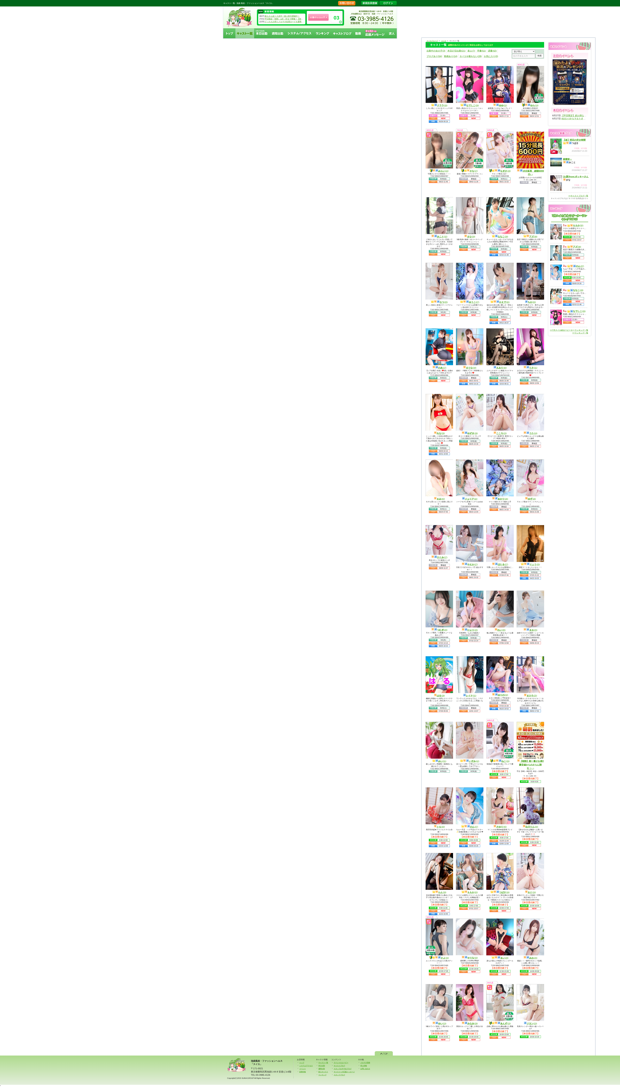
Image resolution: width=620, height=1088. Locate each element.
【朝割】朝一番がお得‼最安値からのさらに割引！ (531, 765)
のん (474, 826)
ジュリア (471, 498)
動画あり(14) (450, 56)
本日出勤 (321, 1066)
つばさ (504, 892)
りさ (533, 367)
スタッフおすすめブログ (342, 1069)
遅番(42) (492, 50)
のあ (442, 367)
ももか (472, 892)
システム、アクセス (300, 33)
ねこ (505, 761)
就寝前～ (567, 159)
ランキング (322, 33)
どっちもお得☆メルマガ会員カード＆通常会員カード (288, 22)
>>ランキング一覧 (580, 333)
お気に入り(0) (491, 56)
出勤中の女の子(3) (436, 50)
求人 (392, 33)
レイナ (471, 695)
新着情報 (302, 1072)
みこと (442, 236)
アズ (533, 236)
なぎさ (505, 171)
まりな (471, 367)
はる (441, 695)
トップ (229, 33)
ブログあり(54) (434, 56)
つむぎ (442, 629)
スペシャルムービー (341, 1062)
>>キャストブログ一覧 (578, 196)
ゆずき (472, 433)
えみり (501, 367)
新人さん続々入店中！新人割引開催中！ (282, 16)
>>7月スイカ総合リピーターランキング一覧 (569, 330)
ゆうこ (474, 302)
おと (532, 892)
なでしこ (472, 105)
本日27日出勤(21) (456, 50)
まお (533, 630)
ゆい (442, 1023)
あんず (505, 1023)
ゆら (534, 105)
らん (442, 892)
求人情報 (363, 1066)
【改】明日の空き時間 (574, 140)
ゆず (532, 498)
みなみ (472, 1023)
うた (533, 433)
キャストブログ (342, 33)
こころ (501, 433)
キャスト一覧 (244, 33)
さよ (445, 958)
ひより (472, 630)
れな (441, 433)
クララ (442, 105)
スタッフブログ (339, 1075)
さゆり (501, 826)
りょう (535, 564)
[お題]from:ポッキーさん (576, 176)
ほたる (503, 564)
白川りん (532, 826)
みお (533, 958)
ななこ (503, 236)
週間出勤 (278, 33)
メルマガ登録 (365, 1062)
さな (474, 171)
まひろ (532, 695)
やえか (472, 564)
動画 (358, 33)
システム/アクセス (306, 1066)
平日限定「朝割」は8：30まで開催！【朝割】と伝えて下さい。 (292, 19)
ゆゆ (503, 105)
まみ (441, 498)
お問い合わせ (365, 1069)
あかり (503, 498)
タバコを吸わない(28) (471, 56)
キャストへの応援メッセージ (375, 33)
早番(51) (481, 50)
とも (441, 826)
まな (471, 236)
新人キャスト (323, 1072)
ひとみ (442, 557)
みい (442, 761)
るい (504, 958)
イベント (302, 1069)
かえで (504, 302)
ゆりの (503, 695)
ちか (532, 302)
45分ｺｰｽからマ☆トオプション (576, 118)
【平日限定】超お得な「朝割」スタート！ (582, 115)
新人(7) (471, 50)
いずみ (474, 761)
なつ (444, 302)
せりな (472, 957)
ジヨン (532, 1023)
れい (501, 630)
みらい (443, 171)
